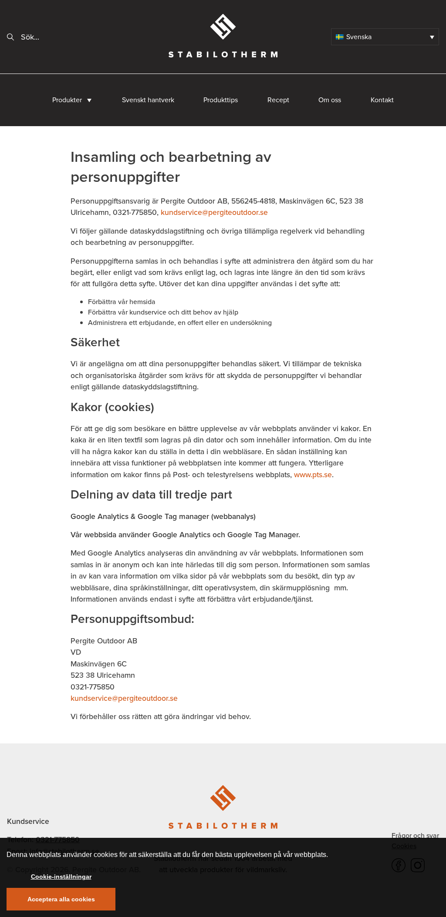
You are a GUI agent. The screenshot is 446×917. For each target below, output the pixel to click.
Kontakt (382, 100)
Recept (278, 100)
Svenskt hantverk (148, 100)
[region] (223, 877)
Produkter (67, 100)
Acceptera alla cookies (61, 899)
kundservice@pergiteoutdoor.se (214, 212)
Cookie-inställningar (61, 876)
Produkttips (220, 100)
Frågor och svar (415, 835)
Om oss (329, 100)
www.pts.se (313, 474)
